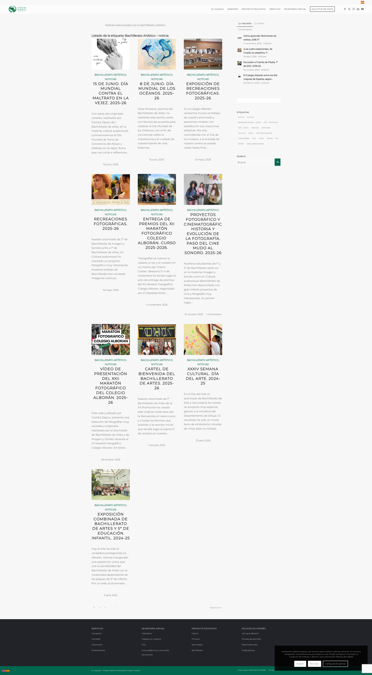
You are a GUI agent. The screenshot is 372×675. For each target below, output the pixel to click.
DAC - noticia (243, 128)
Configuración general (335, 664)
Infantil (195, 633)
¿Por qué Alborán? (250, 633)
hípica (250, 133)
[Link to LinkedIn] (358, 9)
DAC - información (271, 122)
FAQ (144, 644)
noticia (261, 138)
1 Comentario (213, 314)
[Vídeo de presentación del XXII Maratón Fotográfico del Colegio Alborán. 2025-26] (111, 339)
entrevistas (266, 128)
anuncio (241, 117)
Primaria (196, 639)
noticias (270, 138)
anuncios (250, 117)
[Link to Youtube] (362, 9)
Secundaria (197, 644)
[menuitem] (362, 2)
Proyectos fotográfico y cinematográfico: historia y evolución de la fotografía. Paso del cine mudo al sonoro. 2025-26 (205, 233)
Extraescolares (98, 650)
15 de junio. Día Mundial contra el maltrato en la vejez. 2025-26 (111, 93)
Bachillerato (197, 650)
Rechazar (314, 664)
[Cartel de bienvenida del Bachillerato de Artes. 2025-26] (157, 339)
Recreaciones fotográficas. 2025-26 (111, 224)
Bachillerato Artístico (110, 74)
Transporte (97, 633)
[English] (4, 670)
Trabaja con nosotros (151, 639)
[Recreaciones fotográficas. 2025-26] (111, 189)
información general (264, 133)
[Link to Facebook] (345, 9)
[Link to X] (349, 9)
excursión (242, 133)
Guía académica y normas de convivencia (155, 652)
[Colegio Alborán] (17, 9)
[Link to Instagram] (354, 9)
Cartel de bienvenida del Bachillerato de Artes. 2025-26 (156, 378)
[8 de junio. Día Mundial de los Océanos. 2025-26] (157, 54)
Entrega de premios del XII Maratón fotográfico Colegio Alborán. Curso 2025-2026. (157, 233)
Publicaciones (248, 650)
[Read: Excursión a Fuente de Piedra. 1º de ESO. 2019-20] (239, 63)
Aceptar (300, 664)
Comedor (96, 639)
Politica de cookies (344, 657)
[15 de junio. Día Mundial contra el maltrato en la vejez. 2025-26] (111, 54)
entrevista (255, 128)
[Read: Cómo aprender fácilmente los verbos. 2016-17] (239, 37)
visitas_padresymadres (255, 144)
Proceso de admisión (251, 639)
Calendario (147, 633)
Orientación (97, 644)
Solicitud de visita (250, 644)
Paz (276, 138)
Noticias (110, 79)
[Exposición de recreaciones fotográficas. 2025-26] (203, 54)
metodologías (243, 138)
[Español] (363, 2)
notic (254, 138)
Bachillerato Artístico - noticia (249, 122)
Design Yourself (133, 670)
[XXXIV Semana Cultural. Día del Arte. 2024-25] (203, 339)
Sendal (241, 144)
